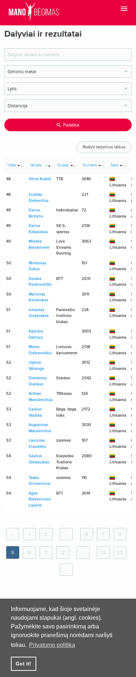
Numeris (90, 165)
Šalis (114, 165)
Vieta (11, 165)
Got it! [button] (23, 663)
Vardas (35, 165)
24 (103, 553)
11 (46, 553)
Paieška (71, 125)
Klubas (63, 165)
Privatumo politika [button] (52, 645)
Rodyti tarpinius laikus (104, 147)
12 (63, 553)
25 (120, 553)
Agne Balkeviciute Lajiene (40, 499)
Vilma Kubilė (40, 179)
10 (29, 553)
